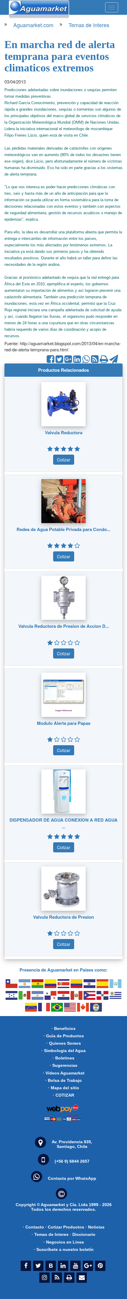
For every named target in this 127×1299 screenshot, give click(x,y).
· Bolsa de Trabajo (63, 1080)
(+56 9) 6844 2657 (72, 1161)
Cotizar (63, 460)
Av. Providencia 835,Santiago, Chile (72, 1144)
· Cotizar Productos (64, 1227)
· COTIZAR (63, 1095)
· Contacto (33, 1227)
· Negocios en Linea (63, 1242)
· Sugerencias (63, 1065)
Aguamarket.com (33, 25)
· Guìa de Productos (63, 1035)
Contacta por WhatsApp (72, 1178)
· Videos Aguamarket (63, 1073)
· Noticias (95, 1227)
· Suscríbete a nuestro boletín (64, 1249)
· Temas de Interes (50, 1234)
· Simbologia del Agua (63, 1050)
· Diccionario (82, 1234)
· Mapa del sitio (63, 1087)
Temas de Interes (89, 25)
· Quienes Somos (63, 1043)
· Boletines (63, 1058)
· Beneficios (63, 1028)
